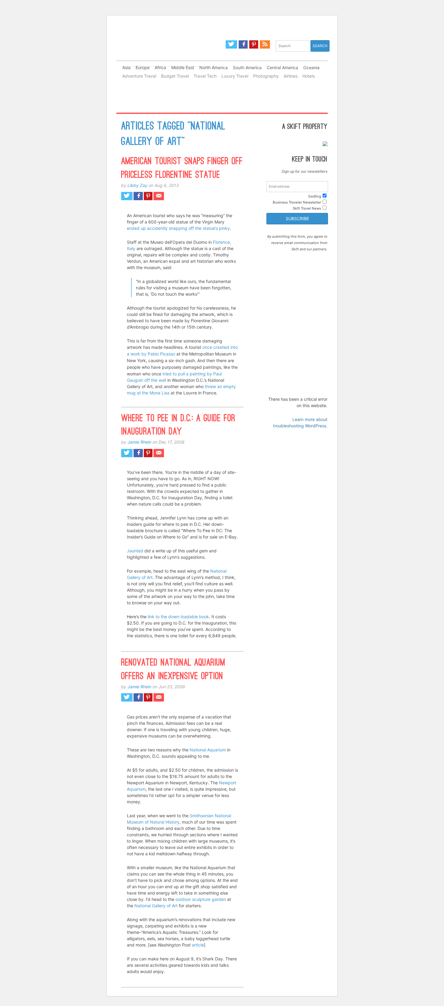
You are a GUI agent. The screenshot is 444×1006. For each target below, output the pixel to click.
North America (213, 67)
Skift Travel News (307, 208)
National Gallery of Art (156, 905)
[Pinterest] (253, 44)
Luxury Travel (234, 76)
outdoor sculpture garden (200, 899)
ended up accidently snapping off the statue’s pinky (178, 228)
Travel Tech (205, 76)
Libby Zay (137, 185)
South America (247, 67)
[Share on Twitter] (127, 196)
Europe (143, 67)
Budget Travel (175, 76)
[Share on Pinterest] (148, 196)
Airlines (291, 76)
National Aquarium (208, 749)
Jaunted (135, 550)
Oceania (311, 67)
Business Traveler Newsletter (297, 202)
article (198, 944)
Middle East (182, 67)
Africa (160, 67)
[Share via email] (158, 196)
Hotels (308, 76)
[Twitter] (231, 44)
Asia (126, 67)
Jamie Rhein (139, 442)
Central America (282, 67)
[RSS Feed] (265, 44)
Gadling (169, 49)
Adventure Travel (139, 76)
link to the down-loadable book (178, 616)
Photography (266, 76)
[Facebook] (243, 44)
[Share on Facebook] (138, 196)
